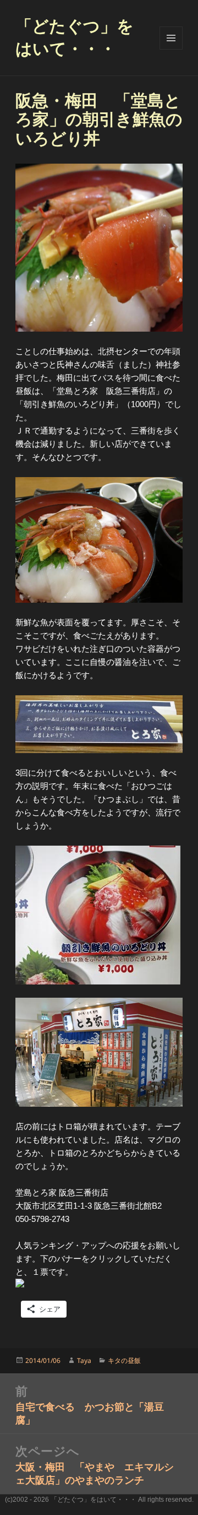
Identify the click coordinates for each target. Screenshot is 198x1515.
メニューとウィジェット (171, 38)
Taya (84, 1360)
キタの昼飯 (124, 1360)
